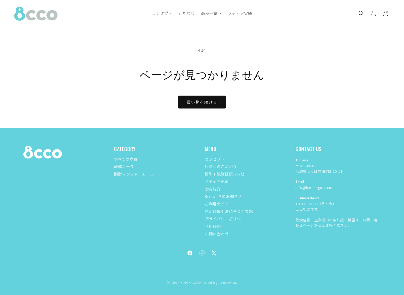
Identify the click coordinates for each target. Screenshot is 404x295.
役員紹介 (213, 189)
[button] (211, 13)
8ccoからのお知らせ (223, 196)
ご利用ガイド (217, 204)
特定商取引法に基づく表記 (229, 211)
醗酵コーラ (124, 166)
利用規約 (213, 226)
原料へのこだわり (221, 166)
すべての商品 (126, 159)
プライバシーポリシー (225, 218)
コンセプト (215, 159)
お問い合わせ (217, 233)
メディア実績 (217, 181)
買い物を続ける (202, 102)
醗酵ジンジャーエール (134, 174)
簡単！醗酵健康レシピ (225, 174)
